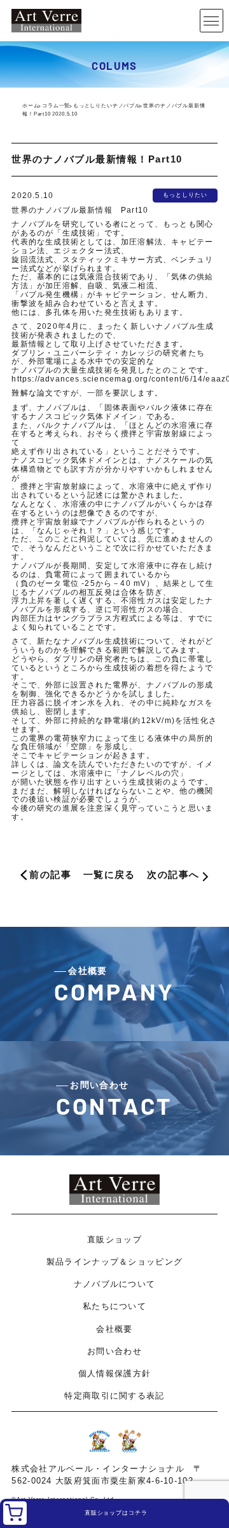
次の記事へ (173, 875)
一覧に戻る (109, 875)
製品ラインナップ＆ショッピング (114, 1261)
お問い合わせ (114, 1351)
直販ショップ (114, 1239)
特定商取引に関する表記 (114, 1395)
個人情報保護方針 (114, 1373)
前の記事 (50, 875)
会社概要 (114, 1329)
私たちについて (114, 1306)
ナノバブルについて (115, 1284)
